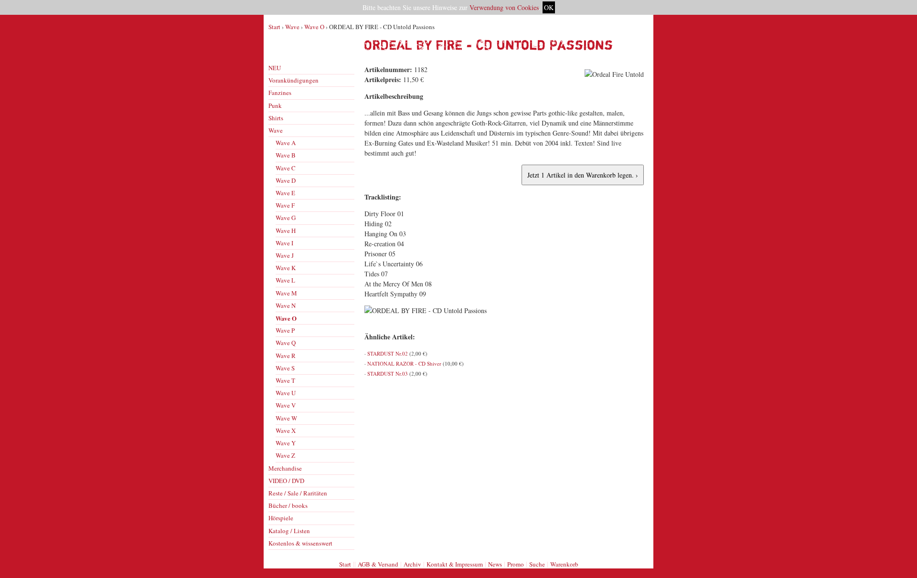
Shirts (275, 118)
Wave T (285, 380)
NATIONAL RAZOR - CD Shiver (404, 363)
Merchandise (285, 468)
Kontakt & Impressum (455, 564)
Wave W (286, 418)
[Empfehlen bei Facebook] (627, 389)
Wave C (286, 168)
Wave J (285, 255)
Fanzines (279, 92)
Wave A (286, 142)
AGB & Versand (378, 564)
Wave (292, 26)
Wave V (286, 405)
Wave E (285, 193)
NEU (274, 67)
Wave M (286, 293)
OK (549, 7)
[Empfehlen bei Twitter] (637, 389)
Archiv (412, 564)
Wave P (285, 330)
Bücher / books (288, 505)
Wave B (286, 155)
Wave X (286, 430)
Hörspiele (280, 518)
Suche (537, 564)
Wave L (285, 280)
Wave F (285, 205)
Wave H (286, 230)
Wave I (284, 243)
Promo (515, 564)
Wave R (286, 355)
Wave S (285, 368)
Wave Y (286, 443)
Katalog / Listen (289, 530)
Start (274, 26)
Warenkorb (564, 564)
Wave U (286, 393)
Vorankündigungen (293, 80)
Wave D (286, 180)
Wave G (286, 217)
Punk (275, 105)
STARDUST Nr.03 (387, 373)
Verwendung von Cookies (504, 7)
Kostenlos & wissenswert (300, 543)
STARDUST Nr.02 (387, 353)
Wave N (286, 305)
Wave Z (285, 455)
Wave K (286, 267)
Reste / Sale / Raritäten (297, 493)
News (495, 564)
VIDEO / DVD (286, 480)
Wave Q (286, 342)
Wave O (314, 26)
